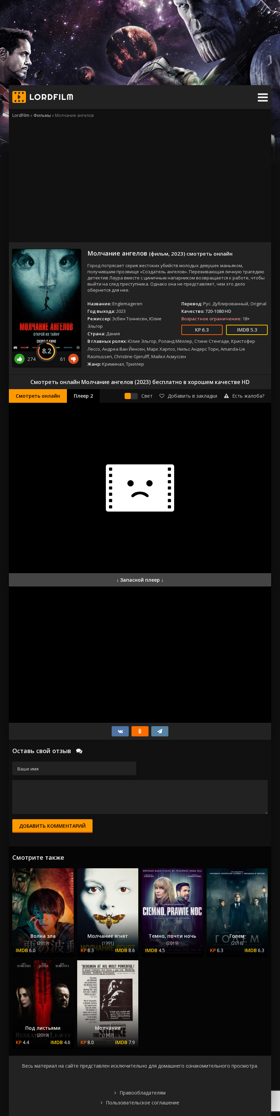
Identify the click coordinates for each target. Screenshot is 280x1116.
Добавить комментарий (52, 826)
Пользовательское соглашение (142, 1102)
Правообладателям (143, 1092)
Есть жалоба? (248, 396)
